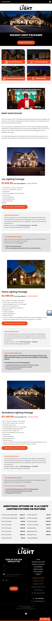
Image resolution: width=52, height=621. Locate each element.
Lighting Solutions (38, 562)
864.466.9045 (6, 1)
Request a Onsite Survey (26, 42)
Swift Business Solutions (29, 608)
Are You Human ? (7, 578)
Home (38, 559)
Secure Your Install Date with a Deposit (14, 206)
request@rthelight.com (39, 601)
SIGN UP (14, 588)
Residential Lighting (38, 581)
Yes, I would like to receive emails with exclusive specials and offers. (13, 575)
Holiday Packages (38, 564)
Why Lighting (38, 572)
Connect (38, 574)
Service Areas (38, 569)
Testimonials (38, 567)
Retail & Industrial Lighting (38, 587)
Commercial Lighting (38, 584)
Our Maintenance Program (38, 593)
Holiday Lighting (38, 590)
